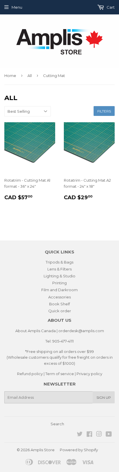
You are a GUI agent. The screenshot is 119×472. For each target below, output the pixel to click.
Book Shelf (59, 304)
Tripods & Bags (59, 262)
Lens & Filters (59, 269)
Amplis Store (43, 449)
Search (57, 424)
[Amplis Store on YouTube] (109, 434)
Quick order (59, 311)
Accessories (59, 297)
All (29, 75)
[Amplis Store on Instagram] (99, 434)
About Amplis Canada (35, 330)
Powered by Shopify (79, 449)
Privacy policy (89, 373)
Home (10, 75)
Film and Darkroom (59, 289)
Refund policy (30, 373)
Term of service (59, 373)
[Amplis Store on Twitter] (80, 434)
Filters (104, 111)
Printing (59, 283)
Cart (110, 7)
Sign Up (103, 397)
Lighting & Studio (59, 276)
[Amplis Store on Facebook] (89, 434)
